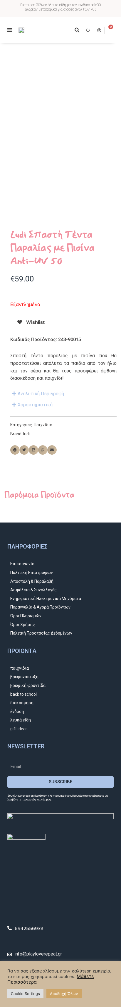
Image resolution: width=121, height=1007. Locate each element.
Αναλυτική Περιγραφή (41, 393)
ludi (26, 434)
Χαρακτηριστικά (35, 405)
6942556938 (29, 928)
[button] (77, 30)
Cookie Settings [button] (25, 993)
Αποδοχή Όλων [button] (64, 993)
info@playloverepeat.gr (38, 954)
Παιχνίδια (43, 424)
